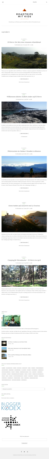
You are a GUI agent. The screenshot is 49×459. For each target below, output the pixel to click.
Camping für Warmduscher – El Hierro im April (24, 260)
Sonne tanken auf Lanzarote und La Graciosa (24, 206)
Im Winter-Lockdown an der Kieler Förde (17, 342)
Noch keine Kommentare (24, 82)
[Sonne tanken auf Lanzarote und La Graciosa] (24, 221)
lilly (32, 44)
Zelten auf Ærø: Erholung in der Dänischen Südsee (19, 354)
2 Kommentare (24, 136)
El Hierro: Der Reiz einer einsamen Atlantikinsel (24, 42)
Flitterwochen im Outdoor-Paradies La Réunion (24, 151)
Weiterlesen (24, 78)
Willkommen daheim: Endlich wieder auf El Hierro (24, 97)
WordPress (34, 454)
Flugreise (23, 148)
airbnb (24, 202)
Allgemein (23, 39)
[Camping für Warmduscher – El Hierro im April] (24, 276)
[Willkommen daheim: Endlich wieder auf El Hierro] (24, 112)
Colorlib (25, 454)
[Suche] (46, 2)
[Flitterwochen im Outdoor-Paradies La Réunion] (24, 167)
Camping (24, 93)
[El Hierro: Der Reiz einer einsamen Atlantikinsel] (24, 58)
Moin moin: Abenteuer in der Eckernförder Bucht (19, 348)
